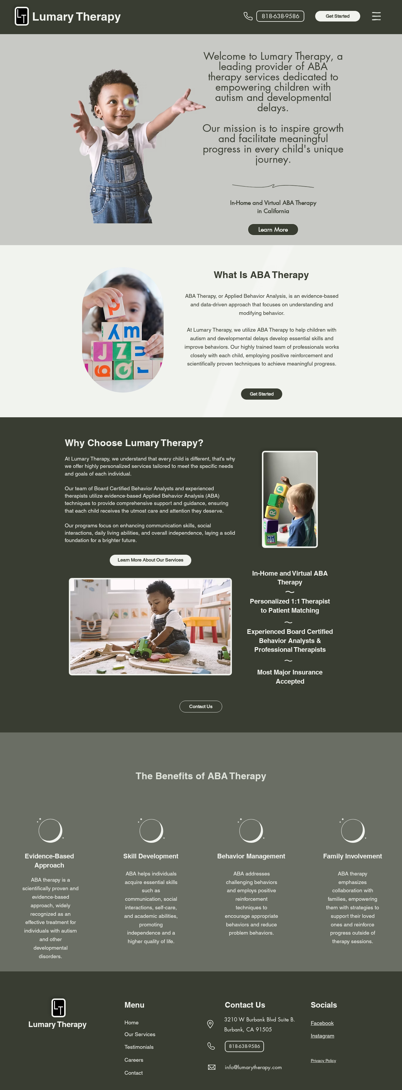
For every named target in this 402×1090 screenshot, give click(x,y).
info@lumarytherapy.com (253, 1067)
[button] (376, 16)
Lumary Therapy (76, 16)
